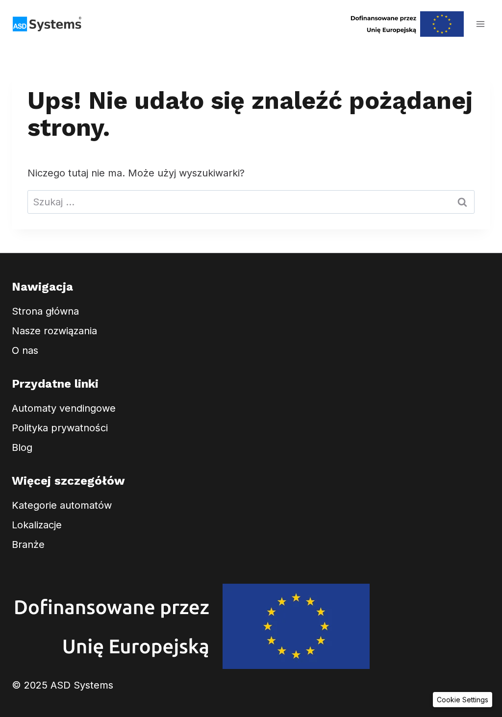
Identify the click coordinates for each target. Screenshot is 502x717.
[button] (462, 699)
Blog (22, 447)
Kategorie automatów (62, 505)
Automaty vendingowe (64, 408)
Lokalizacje (37, 525)
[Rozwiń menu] (480, 23)
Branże (28, 544)
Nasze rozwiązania (54, 331)
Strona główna (45, 311)
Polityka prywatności (60, 428)
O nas (25, 350)
